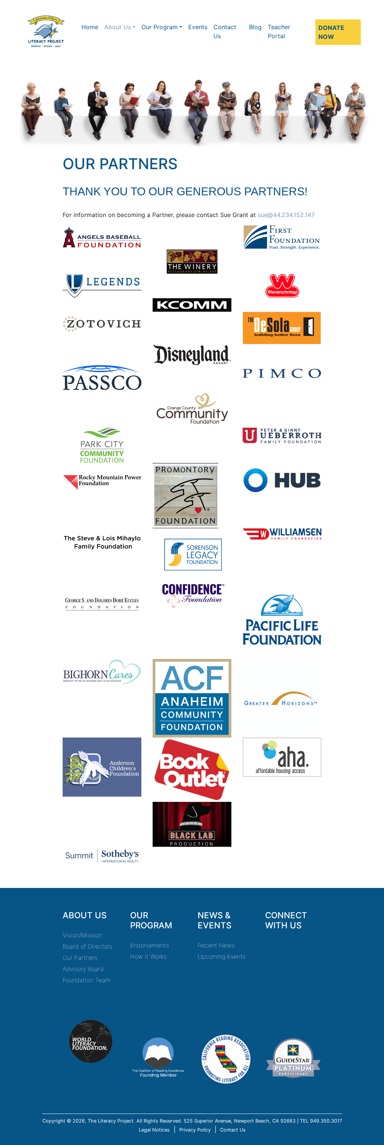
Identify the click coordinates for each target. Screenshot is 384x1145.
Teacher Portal (279, 31)
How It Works (148, 956)
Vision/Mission (82, 935)
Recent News (216, 945)
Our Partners (80, 957)
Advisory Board (83, 969)
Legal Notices (154, 1130)
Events (197, 27)
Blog (255, 27)
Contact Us (224, 31)
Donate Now (331, 32)
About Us (117, 27)
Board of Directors (87, 946)
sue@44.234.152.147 (286, 215)
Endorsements (149, 945)
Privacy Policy (195, 1130)
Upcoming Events (222, 956)
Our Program (159, 27)
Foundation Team (86, 980)
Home (89, 27)
